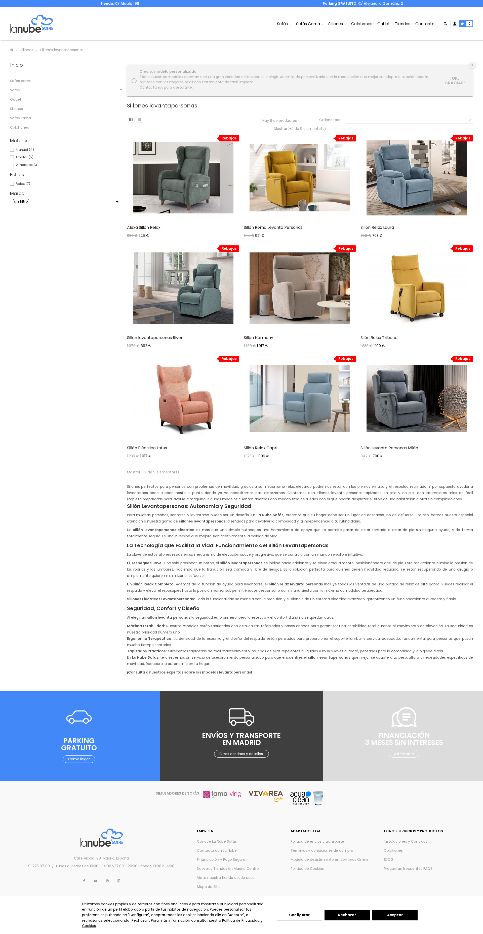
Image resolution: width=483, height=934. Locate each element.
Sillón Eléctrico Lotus (147, 448)
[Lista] (139, 119)
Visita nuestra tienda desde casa (226, 877)
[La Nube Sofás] (31, 23)
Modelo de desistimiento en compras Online (330, 859)
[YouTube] (95, 880)
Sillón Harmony (258, 338)
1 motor (24, 157)
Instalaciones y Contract (405, 841)
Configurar (299, 914)
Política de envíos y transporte (317, 841)
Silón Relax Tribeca (378, 338)
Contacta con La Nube (217, 850)
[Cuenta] (454, 24)
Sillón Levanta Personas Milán (389, 448)
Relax (23, 183)
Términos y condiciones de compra (322, 850)
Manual (25, 149)
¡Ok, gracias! (455, 80)
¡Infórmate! (404, 753)
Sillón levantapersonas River (155, 338)
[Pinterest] (107, 880)
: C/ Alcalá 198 (119, 3)
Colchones (19, 127)
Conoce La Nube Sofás (217, 841)
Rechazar (347, 914)
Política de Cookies (307, 868)
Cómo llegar (79, 759)
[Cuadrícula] (131, 119)
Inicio (16, 64)
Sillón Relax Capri (260, 448)
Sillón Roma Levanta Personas (273, 227)
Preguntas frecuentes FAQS (408, 868)
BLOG (388, 859)
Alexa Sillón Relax (143, 227)
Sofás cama (20, 80)
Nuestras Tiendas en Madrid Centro (228, 868)
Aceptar (395, 914)
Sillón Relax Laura (377, 227)
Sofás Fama (20, 118)
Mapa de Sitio (209, 886)
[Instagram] (118, 880)
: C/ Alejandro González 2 (363, 3)
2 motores (27, 164)
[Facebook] (84, 880)
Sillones (16, 108)
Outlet (15, 99)
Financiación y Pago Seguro (221, 859)
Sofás (15, 90)
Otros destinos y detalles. (241, 753)
